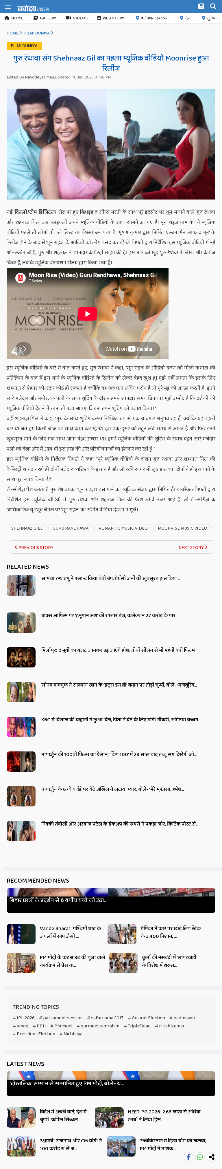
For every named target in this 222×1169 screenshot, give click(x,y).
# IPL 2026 (24, 1018)
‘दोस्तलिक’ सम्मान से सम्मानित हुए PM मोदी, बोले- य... (67, 1084)
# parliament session (61, 1018)
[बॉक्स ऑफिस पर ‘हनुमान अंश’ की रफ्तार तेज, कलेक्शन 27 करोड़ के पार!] (21, 629)
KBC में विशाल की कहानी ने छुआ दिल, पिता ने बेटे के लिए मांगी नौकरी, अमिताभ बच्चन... (121, 720)
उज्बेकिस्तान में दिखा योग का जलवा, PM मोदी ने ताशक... (173, 1145)
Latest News (25, 1064)
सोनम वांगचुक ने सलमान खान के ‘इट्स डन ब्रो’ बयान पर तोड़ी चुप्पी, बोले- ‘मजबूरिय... (119, 685)
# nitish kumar (170, 1026)
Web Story (113, 18)
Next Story (192, 547)
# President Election (34, 1034)
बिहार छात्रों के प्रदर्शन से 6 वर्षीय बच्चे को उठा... (59, 900)
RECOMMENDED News (38, 881)
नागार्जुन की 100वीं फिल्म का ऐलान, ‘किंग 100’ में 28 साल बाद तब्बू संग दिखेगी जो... (119, 755)
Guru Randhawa (70, 528)
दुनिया (212, 18)
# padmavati (182, 1018)
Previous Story (35, 547)
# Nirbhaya (71, 1034)
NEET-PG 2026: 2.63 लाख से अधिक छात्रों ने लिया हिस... (164, 1116)
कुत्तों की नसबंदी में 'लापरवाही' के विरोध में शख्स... (169, 961)
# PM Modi (61, 1026)
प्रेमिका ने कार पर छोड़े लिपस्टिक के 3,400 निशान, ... (171, 933)
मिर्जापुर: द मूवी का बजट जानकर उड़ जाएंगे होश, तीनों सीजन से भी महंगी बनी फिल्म (118, 650)
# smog (20, 1026)
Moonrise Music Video (182, 528)
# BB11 (39, 1026)
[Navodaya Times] (33, 8)
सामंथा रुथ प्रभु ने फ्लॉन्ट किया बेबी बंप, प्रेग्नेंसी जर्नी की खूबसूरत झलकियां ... (110, 579)
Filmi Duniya (37, 33)
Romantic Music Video (123, 528)
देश (187, 18)
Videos (80, 18)
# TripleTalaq (137, 1026)
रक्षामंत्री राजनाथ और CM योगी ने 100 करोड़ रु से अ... (71, 1145)
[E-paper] (202, 7)
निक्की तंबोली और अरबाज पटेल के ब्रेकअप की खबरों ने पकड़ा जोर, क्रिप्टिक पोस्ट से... (119, 824)
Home (17, 18)
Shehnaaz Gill (26, 528)
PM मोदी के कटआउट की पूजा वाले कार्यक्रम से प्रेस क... (72, 961)
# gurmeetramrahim (98, 1026)
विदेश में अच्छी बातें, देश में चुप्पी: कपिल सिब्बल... (63, 1116)
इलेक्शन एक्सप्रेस (155, 18)
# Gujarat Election (146, 1018)
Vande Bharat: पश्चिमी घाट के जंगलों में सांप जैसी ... (70, 933)
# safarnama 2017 (105, 1018)
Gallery (48, 18)
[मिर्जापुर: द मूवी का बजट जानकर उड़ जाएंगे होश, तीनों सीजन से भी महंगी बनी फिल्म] (21, 663)
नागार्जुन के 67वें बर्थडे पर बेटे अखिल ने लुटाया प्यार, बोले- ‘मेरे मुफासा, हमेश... (112, 789)
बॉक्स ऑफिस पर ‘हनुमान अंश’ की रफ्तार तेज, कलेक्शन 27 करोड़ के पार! (109, 616)
